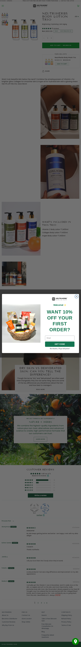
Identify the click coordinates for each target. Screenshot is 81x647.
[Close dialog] (76, 296)
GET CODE (60, 344)
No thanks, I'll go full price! (60, 348)
